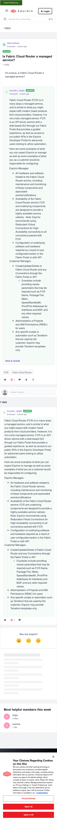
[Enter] (5, 19)
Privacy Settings (28, 798)
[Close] (53, 756)
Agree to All (28, 814)
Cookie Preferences (11, 2)
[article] (28, 515)
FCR (6, 372)
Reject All (28, 806)
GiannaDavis (13, 43)
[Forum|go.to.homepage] (22, 11)
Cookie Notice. (42, 792)
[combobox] (28, 19)
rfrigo (15, 715)
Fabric (8, 28)
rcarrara (16, 723)
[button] (7, 11)
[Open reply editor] (28, 392)
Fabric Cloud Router (22, 372)
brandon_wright (17, 90)
